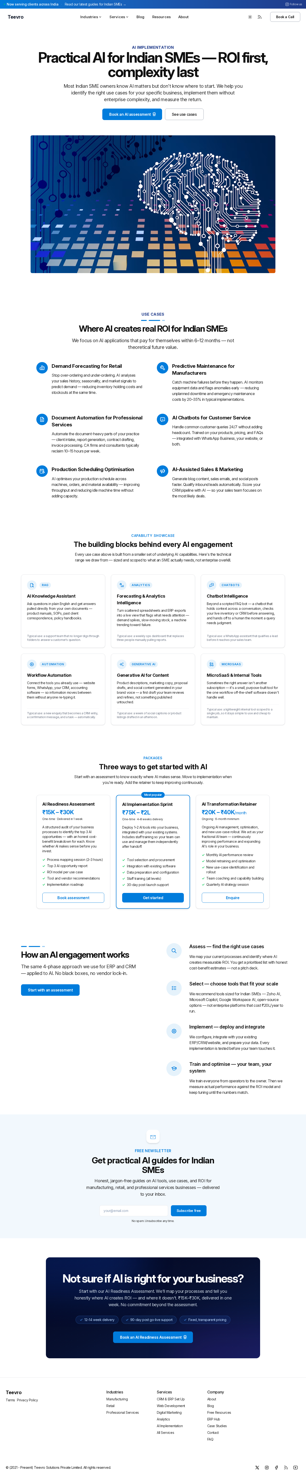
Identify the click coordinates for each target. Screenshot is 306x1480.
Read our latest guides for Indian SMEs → (95, 4)
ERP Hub (213, 1419)
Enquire (233, 897)
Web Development (171, 1406)
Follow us (296, 4)
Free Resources (219, 1412)
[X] (257, 1467)
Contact (213, 1432)
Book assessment (73, 897)
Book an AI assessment (130, 114)
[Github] (295, 1467)
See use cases (184, 114)
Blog (141, 17)
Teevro (14, 1392)
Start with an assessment (50, 990)
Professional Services (122, 1412)
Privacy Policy (27, 1400)
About (183, 17)
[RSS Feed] (259, 17)
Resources (161, 17)
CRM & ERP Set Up (171, 1399)
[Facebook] (276, 1467)
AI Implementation (170, 1426)
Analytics (163, 1419)
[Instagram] (267, 1467)
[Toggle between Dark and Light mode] (250, 17)
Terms (10, 1400)
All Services (165, 1432)
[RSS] (286, 1467)
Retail (110, 1406)
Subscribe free (189, 1211)
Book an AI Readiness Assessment (151, 1337)
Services (117, 17)
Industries (89, 17)
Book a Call (285, 17)
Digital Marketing (169, 1412)
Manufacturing (117, 1399)
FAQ (210, 1439)
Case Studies (217, 1426)
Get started (153, 897)
